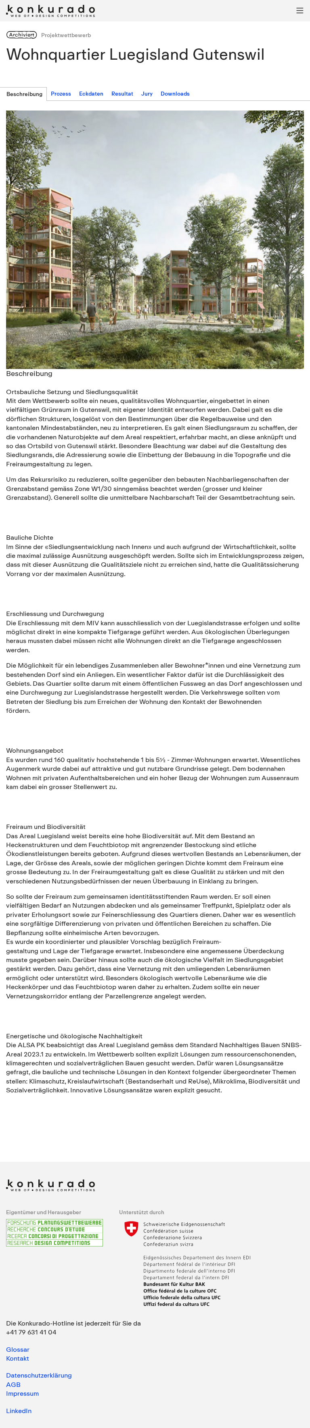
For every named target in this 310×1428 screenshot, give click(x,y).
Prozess (61, 93)
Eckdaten (91, 93)
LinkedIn (18, 1411)
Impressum (22, 1393)
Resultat (122, 93)
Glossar (17, 1349)
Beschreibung (24, 94)
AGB (13, 1384)
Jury (147, 93)
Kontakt (17, 1358)
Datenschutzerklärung (39, 1375)
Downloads (175, 93)
